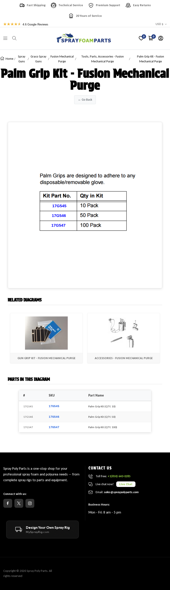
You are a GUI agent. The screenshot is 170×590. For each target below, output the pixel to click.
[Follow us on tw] (18, 503)
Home (9, 59)
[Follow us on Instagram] (29, 503)
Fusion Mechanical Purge (62, 59)
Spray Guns (21, 59)
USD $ (159, 24)
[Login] (160, 38)
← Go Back (85, 100)
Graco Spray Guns (38, 59)
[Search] (14, 38)
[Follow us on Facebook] (7, 503)
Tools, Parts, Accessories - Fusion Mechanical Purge (102, 59)
